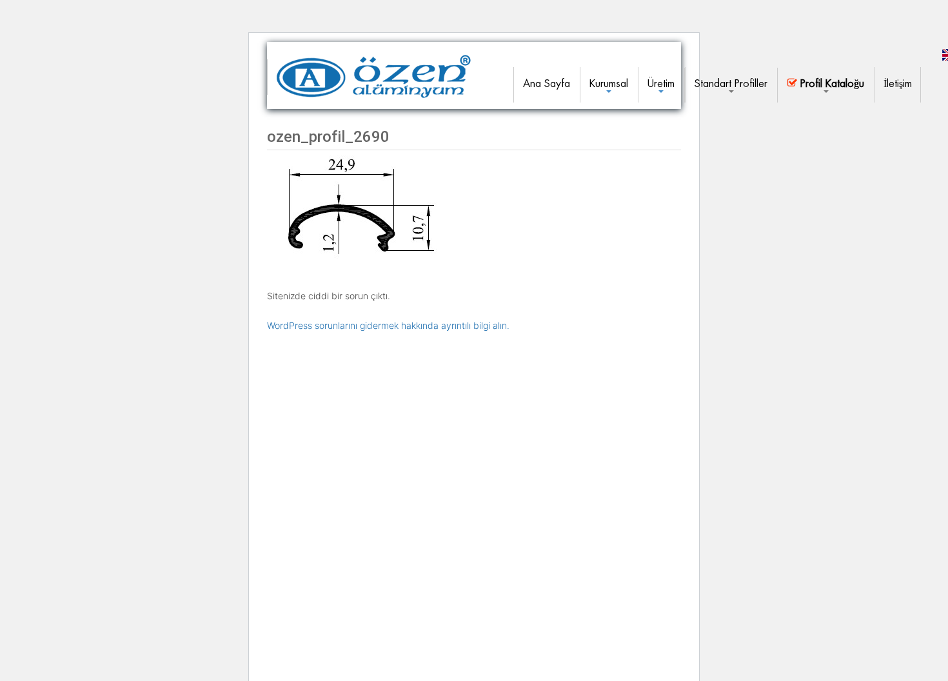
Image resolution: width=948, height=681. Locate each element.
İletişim (898, 83)
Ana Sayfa (546, 83)
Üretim (661, 83)
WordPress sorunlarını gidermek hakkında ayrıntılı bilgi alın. (388, 325)
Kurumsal (608, 83)
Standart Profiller (731, 83)
